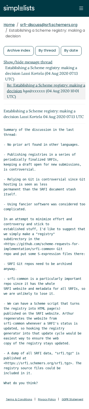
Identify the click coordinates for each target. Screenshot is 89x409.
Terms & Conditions (19, 399)
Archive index (18, 50)
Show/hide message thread (28, 62)
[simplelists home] (18, 8)
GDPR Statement (72, 399)
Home (9, 24)
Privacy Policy (47, 399)
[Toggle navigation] (81, 8)
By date (71, 50)
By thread (47, 50)
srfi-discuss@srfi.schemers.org (48, 24)
